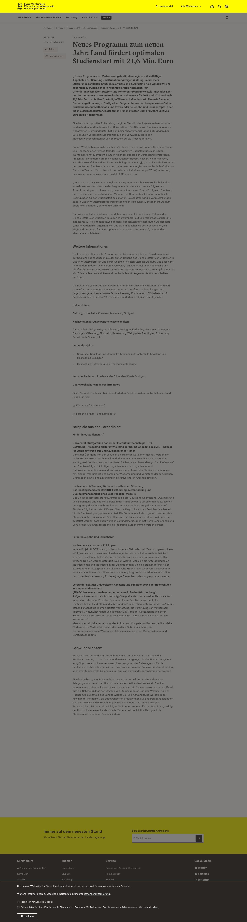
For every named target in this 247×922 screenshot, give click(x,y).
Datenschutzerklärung (97, 893)
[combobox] (191, 6)
